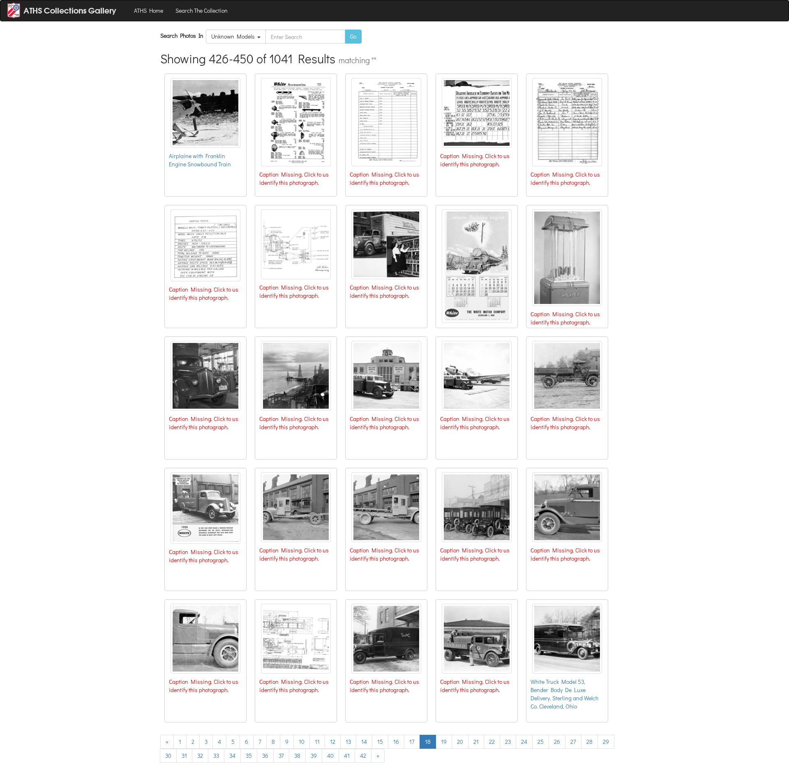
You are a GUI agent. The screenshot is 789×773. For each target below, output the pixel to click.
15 (380, 741)
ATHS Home (148, 10)
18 (428, 741)
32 (200, 755)
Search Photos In (183, 35)
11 (317, 741)
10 (302, 741)
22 (492, 741)
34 (232, 755)
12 (332, 741)
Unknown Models (234, 36)
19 (444, 741)
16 (396, 741)
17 (412, 741)
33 (216, 755)
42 (363, 755)
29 (606, 741)
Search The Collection (201, 10)
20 (460, 741)
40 (330, 755)
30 (168, 755)
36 (265, 755)
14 (364, 741)
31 (184, 755)
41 (347, 755)
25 (541, 741)
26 (557, 741)
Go (353, 36)
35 (249, 755)
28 (589, 741)
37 (281, 755)
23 (508, 741)
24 (524, 741)
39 (314, 755)
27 (573, 741)
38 (297, 755)
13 (348, 741)
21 (476, 741)
